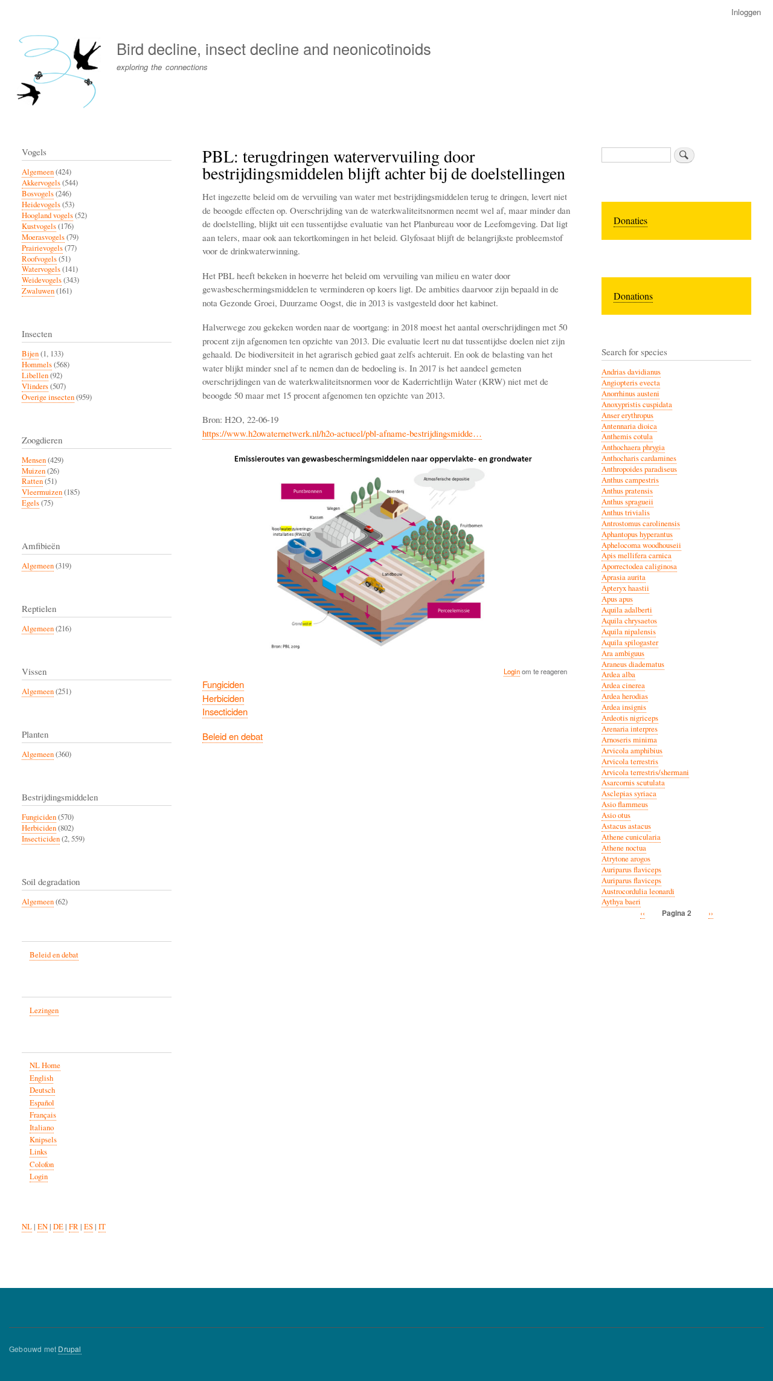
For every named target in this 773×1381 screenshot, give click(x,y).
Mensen (34, 460)
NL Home (45, 1065)
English (41, 1078)
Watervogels (41, 269)
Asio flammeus (624, 804)
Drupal (69, 1349)
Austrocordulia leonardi (638, 891)
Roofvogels (39, 259)
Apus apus (617, 599)
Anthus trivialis (625, 512)
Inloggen (746, 12)
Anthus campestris (630, 480)
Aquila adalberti (626, 610)
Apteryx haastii (625, 588)
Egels (30, 503)
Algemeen (38, 172)
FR (74, 1227)
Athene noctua (623, 848)
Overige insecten (48, 397)
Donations (633, 295)
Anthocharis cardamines (638, 458)
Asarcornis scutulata (633, 782)
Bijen (30, 354)
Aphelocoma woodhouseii (641, 545)
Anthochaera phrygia (633, 447)
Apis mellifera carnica (636, 555)
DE (58, 1227)
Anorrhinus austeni (630, 393)
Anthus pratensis (627, 491)
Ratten (32, 481)
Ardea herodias (624, 696)
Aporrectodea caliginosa (639, 566)
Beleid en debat (232, 736)
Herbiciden (223, 698)
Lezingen (44, 1010)
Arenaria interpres (629, 729)
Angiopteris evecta (630, 383)
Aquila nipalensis (628, 631)
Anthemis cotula (627, 436)
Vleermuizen (42, 492)
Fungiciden (223, 684)
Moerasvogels (43, 237)
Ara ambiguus (622, 653)
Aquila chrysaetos (629, 621)
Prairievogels (42, 248)
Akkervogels (41, 183)
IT (102, 1227)
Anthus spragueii (627, 502)
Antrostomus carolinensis (640, 523)
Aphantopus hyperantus (637, 534)
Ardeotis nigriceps (629, 718)
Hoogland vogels (47, 215)
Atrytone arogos (625, 859)
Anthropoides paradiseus (639, 469)
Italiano (42, 1127)
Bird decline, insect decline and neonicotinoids (274, 48)
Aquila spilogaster (629, 642)
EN (42, 1227)
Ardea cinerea (623, 685)
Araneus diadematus (632, 664)
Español (42, 1103)
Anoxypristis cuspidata (636, 404)
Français (43, 1115)
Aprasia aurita (623, 577)
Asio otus (615, 815)
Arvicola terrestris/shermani (645, 772)
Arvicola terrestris (629, 761)
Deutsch (42, 1090)
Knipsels (43, 1140)
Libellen (35, 375)
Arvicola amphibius (631, 750)
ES (88, 1227)
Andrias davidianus (631, 372)
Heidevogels (41, 204)
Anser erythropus (627, 415)
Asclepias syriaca (628, 793)
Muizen (33, 471)
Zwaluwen (38, 291)
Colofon (42, 1164)
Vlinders (35, 386)
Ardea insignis (623, 707)
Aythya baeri (621, 902)
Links (38, 1152)
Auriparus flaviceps (631, 869)
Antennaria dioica (629, 426)
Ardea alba (618, 674)
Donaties (630, 220)
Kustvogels (39, 226)
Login (512, 671)
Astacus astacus (626, 826)
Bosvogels (38, 193)
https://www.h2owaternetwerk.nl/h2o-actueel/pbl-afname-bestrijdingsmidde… (342, 433)
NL (27, 1227)
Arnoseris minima (629, 740)
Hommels (37, 364)
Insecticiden (225, 711)
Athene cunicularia (631, 837)
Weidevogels (42, 280)
